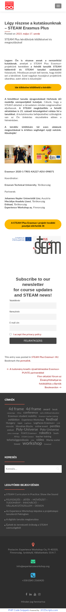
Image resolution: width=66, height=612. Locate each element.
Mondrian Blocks (24, 426)
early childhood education (49, 413)
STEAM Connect (27, 437)
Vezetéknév (15, 300)
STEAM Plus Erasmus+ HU (44, 357)
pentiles (55, 426)
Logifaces (27, 423)
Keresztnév (15, 312)
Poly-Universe (27, 429)
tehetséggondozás (18, 440)
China (19, 413)
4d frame (16, 409)
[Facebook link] (26, 594)
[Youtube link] (35, 594)
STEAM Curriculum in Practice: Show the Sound (32, 494)
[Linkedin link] (30, 594)
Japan (19, 423)
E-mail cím (14, 323)
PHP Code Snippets (18, 610)
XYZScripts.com (49, 610)
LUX (58, 423)
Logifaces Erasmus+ (44, 423)
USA (32, 440)
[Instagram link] (39, 594)
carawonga (11, 413)
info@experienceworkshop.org (33, 566)
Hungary (10, 423)
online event (41, 426)
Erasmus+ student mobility (22, 416)
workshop (32, 443)
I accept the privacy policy (27, 334)
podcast (10, 430)
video (40, 439)
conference (30, 412)
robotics (45, 433)
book (55, 409)
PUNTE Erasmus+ (29, 433)
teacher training (43, 436)
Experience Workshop (33, 420)
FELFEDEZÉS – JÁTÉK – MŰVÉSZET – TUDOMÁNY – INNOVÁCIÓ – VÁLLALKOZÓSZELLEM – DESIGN (27, 502)
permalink (25, 361)
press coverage (13, 433)
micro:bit (10, 426)
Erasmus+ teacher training (48, 416)
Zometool (47, 444)
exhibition (13, 419)
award (46, 409)
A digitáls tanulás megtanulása (22, 519)
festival (52, 419)
